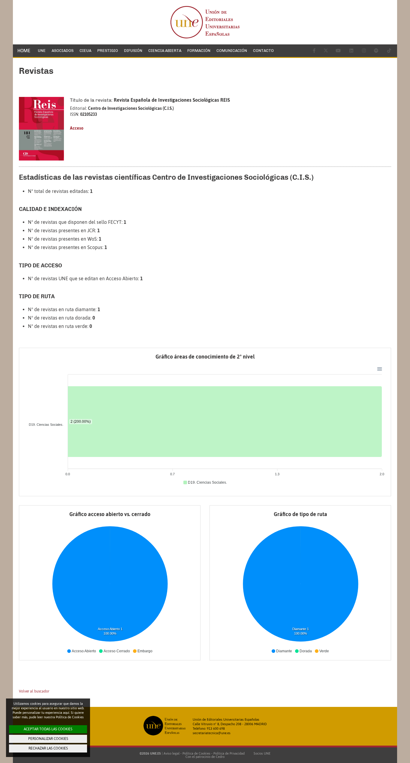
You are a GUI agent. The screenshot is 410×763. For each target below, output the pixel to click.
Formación (198, 50)
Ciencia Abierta (164, 50)
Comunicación (231, 50)
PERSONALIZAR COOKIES (48, 739)
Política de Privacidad (229, 753)
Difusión (133, 50)
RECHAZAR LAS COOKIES (48, 748)
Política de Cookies (196, 753)
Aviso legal (171, 753)
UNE (42, 50)
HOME (23, 50)
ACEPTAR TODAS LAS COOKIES (48, 729)
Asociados (63, 50)
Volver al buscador (34, 691)
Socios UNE (261, 753)
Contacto (263, 50)
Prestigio (107, 50)
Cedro (220, 756)
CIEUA (85, 50)
